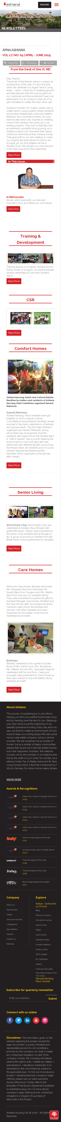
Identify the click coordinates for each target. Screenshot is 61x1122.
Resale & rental (42, 940)
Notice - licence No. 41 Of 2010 (46, 905)
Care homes (41, 935)
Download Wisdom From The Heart (46, 974)
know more (14, 779)
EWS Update (41, 954)
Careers (10, 934)
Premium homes (43, 915)
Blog (38, 910)
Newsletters (12, 929)
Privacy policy (42, 949)
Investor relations (43, 944)
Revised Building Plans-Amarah (44, 980)
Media (9, 914)
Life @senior (12, 924)
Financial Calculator (44, 969)
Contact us (11, 939)
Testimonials (12, 910)
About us (11, 905)
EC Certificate (42, 959)
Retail (38, 930)
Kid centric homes (44, 920)
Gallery (39, 964)
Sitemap (10, 944)
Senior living (41, 925)
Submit (53, 998)
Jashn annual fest (14, 919)
